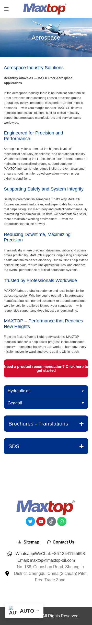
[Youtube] (40, 521)
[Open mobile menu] (6, 9)
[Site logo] (46, 8)
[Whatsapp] (61, 521)
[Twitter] (30, 521)
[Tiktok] (51, 521)
